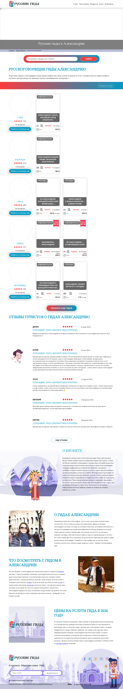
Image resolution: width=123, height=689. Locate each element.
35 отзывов (83, 251)
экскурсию (30, 585)
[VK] (101, 658)
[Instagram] (107, 658)
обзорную (60, 571)
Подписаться (52, 673)
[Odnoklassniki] (95, 658)
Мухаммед (20, 286)
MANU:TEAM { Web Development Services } (37, 684)
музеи (60, 582)
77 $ (80, 297)
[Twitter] (89, 658)
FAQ (42, 665)
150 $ (52, 213)
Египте (29, 582)
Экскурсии (105, 86)
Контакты (109, 4)
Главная (11, 50)
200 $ (84, 213)
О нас (75, 4)
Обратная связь (29, 665)
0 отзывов (83, 293)
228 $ (57, 255)
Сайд (20, 118)
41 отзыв (56, 126)
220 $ (57, 129)
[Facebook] (84, 658)
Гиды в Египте (21, 50)
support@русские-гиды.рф (22, 680)
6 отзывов (56, 168)
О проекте (14, 665)
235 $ (84, 255)
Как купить (84, 4)
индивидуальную (62, 643)
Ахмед (20, 244)
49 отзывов (55, 251)
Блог (101, 4)
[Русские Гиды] (24, 4)
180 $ (57, 171)
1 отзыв (84, 210)
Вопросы (94, 4)
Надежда (20, 160)
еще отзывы (61, 440)
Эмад (20, 202)
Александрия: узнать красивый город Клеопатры (55, 330)
